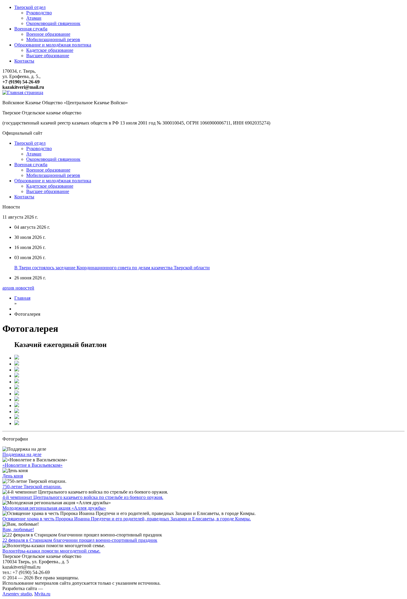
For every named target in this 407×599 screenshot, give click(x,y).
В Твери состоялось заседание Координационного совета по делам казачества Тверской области (112, 267)
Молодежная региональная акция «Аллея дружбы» (54, 508)
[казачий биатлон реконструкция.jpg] (16, 423)
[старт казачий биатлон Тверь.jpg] (16, 375)
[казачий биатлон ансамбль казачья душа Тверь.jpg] (16, 387)
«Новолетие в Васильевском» (32, 465)
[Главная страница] (22, 92)
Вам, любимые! (18, 529)
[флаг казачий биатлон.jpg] (16, 363)
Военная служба (30, 28)
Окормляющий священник (53, 23)
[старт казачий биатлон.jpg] (16, 357)
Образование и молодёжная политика (52, 44)
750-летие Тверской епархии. (32, 486)
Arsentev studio (17, 593)
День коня (12, 475)
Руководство (39, 12)
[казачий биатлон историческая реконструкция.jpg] (16, 417)
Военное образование (48, 34)
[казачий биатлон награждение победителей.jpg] (16, 393)
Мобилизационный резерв (53, 39)
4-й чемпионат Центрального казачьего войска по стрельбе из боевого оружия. (82, 497)
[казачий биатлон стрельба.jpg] (16, 381)
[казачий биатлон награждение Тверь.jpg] (16, 399)
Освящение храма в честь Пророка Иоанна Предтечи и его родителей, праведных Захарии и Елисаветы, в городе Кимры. (126, 518)
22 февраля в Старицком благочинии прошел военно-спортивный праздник (79, 540)
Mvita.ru (42, 593)
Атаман (33, 18)
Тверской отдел (30, 7)
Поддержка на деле (21, 454)
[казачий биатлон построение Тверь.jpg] (16, 369)
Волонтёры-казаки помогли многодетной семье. (51, 550)
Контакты (24, 60)
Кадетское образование (49, 50)
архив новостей (18, 287)
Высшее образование (47, 55)
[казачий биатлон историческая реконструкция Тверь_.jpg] (16, 405)
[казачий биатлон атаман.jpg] (16, 411)
